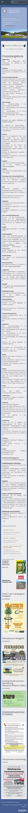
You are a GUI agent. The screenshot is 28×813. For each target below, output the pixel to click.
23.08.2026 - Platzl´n (8, 530)
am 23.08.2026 (6, 599)
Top (4, 521)
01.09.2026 (5, 762)
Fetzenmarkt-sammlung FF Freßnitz (13, 712)
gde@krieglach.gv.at (10, 25)
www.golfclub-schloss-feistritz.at (11, 197)
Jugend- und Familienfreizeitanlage (16, 286)
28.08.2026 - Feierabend (9, 538)
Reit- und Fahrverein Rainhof (13, 266)
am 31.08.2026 (6, 688)
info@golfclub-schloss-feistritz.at (15, 196)
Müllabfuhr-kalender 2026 (7, 581)
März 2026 (5, 567)
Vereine (7, 172)
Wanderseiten (22, 484)
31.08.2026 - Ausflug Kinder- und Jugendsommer (12, 547)
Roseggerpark (6, 248)
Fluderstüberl (5, 229)
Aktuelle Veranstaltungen (9, 526)
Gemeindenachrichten (8, 559)
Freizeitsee (5, 259)
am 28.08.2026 (6, 641)
